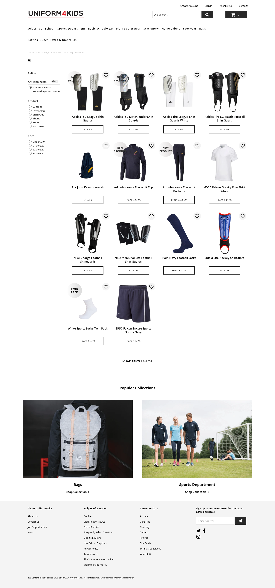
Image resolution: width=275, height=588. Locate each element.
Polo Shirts (38, 110)
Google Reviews (92, 537)
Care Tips (145, 521)
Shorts (36, 118)
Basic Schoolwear (100, 28)
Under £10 (38, 141)
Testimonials (90, 554)
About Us (33, 516)
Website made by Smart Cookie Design (117, 577)
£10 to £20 (38, 145)
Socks (35, 122)
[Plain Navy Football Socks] (179, 233)
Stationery (151, 28)
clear (54, 81)
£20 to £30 (38, 149)
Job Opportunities (37, 527)
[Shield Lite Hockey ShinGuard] (224, 233)
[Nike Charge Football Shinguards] (88, 233)
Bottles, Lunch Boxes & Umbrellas (52, 40)
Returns (144, 537)
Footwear (189, 28)
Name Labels (171, 28)
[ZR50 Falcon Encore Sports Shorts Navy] (133, 304)
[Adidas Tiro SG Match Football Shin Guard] (224, 92)
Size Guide (145, 543)
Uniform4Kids (76, 577)
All (39, 52)
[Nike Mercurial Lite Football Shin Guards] (133, 233)
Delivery (144, 532)
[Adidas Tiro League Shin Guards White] (179, 92)
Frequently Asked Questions (99, 532)
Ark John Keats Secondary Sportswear (46, 89)
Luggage (37, 106)
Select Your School (41, 28)
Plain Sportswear (128, 28)
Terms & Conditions (150, 548)
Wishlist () (145, 554)
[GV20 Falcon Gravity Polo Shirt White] (224, 163)
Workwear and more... (95, 564)
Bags (202, 28)
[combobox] (176, 14)
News (30, 532)
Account (144, 516)
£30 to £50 (38, 153)
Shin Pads (38, 114)
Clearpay (144, 527)
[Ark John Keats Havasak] (88, 163)
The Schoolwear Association (99, 559)
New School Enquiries (95, 543)
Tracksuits (38, 126)
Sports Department (71, 28)
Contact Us (33, 521)
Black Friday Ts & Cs (94, 521)
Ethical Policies (91, 527)
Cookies (88, 516)
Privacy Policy (91, 548)
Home (31, 52)
